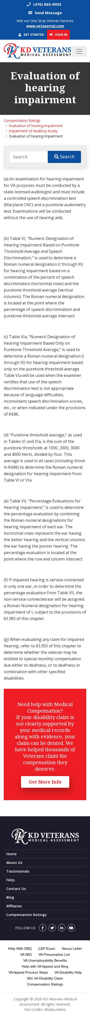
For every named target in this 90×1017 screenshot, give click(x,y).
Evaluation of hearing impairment (36, 125)
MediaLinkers (55, 1009)
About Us (14, 862)
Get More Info (45, 782)
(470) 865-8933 (46, 4)
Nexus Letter (72, 949)
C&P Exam (46, 949)
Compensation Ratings (22, 120)
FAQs (10, 880)
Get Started (33, 35)
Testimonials (17, 871)
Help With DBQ (20, 949)
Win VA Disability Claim (45, 978)
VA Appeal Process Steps (28, 972)
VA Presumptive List (54, 954)
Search (66, 157)
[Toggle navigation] (79, 51)
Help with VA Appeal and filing (45, 966)
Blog (10, 897)
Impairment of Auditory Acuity (33, 131)
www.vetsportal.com (45, 26)
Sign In (60, 34)
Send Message (48, 12)
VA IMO (26, 954)
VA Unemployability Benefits (45, 960)
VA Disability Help (68, 972)
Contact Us (16, 888)
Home (11, 854)
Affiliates (14, 906)
